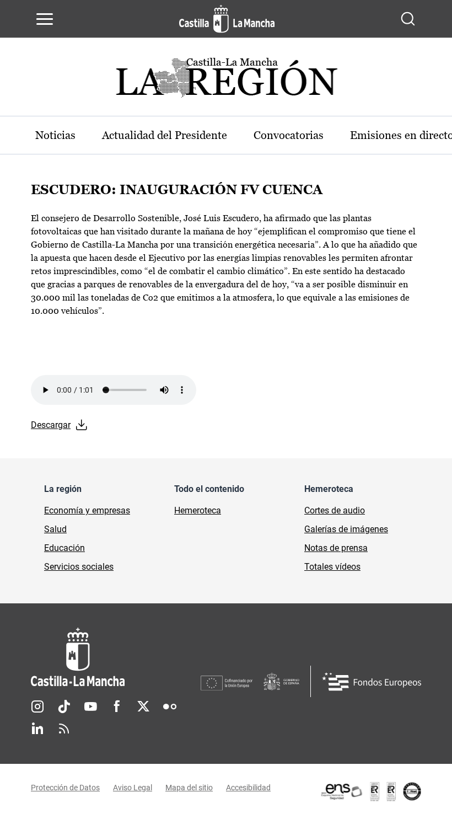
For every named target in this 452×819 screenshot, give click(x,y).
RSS (64, 728)
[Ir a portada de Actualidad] (226, 81)
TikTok (64, 706)
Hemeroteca (197, 510)
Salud (55, 529)
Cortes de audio (334, 510)
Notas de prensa (336, 548)
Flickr (170, 706)
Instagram (37, 706)
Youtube (90, 706)
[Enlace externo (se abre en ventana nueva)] (370, 791)
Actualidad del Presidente (164, 135)
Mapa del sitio (189, 787)
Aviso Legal (132, 787)
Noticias (55, 135)
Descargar (51, 425)
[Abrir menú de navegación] (44, 19)
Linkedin (37, 728)
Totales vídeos (332, 566)
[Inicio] (116, 657)
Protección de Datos (65, 787)
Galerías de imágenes (346, 529)
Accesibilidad (248, 787)
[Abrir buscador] (408, 19)
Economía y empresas (87, 510)
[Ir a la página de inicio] (227, 18)
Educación (64, 548)
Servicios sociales (79, 566)
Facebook (117, 706)
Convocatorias (289, 135)
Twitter (143, 706)
